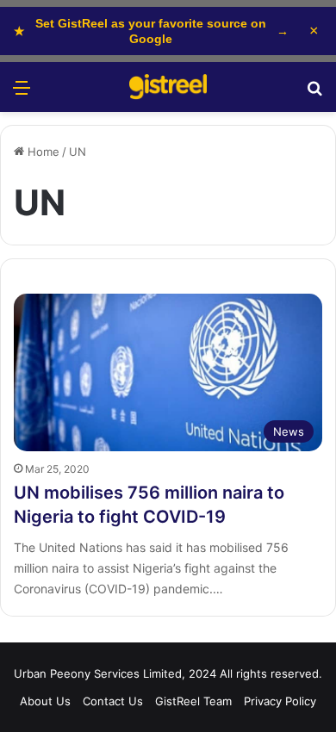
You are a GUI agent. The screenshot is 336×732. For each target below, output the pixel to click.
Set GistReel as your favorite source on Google (151, 31)
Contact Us (113, 701)
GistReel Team (193, 701)
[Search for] (314, 93)
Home (41, 151)
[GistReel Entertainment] (168, 87)
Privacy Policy (280, 701)
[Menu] (21, 93)
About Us (45, 701)
